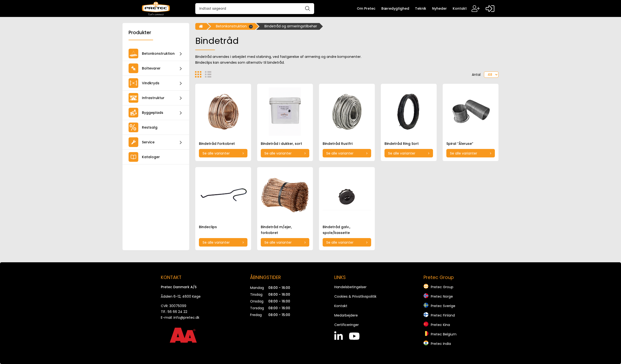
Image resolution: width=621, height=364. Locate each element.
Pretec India (441, 343)
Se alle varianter (216, 153)
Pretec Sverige (443, 305)
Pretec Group (442, 287)
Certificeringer (346, 324)
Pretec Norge (442, 296)
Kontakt (340, 305)
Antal (476, 74)
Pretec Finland (443, 315)
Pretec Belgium (444, 334)
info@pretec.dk (186, 317)
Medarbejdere (346, 315)
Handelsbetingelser (350, 287)
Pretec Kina (440, 324)
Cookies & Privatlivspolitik (355, 296)
